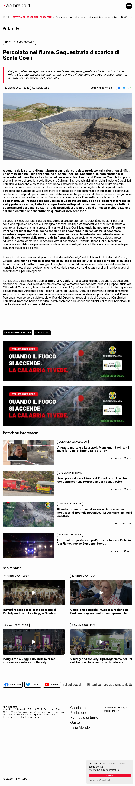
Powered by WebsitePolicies (100, 780)
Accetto (109, 776)
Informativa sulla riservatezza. (104, 770)
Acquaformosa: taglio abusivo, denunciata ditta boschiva (86, 17)
